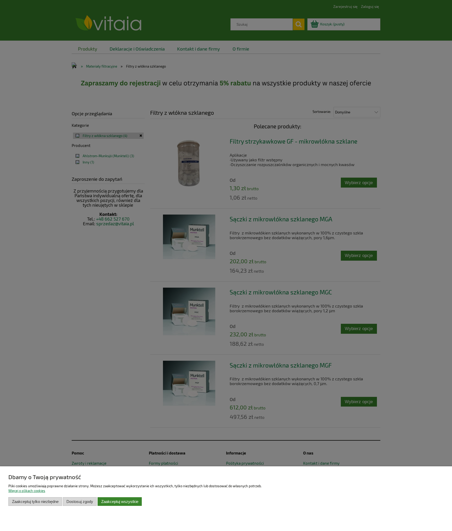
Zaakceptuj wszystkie (119, 501)
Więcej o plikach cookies (26, 491)
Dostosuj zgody (79, 501)
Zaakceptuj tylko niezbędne (35, 501)
